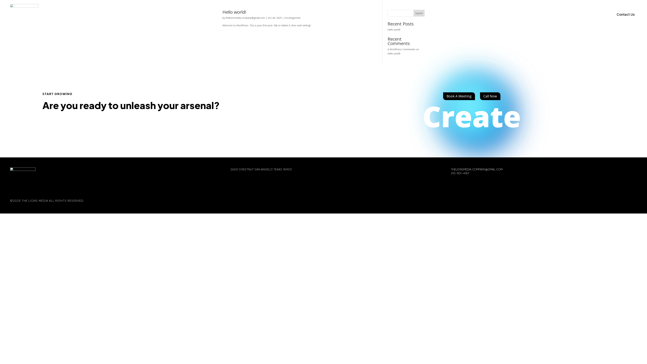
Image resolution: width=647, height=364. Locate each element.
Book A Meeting (459, 96)
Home (535, 15)
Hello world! (394, 53)
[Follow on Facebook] (604, 200)
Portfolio (576, 15)
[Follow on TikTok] (632, 200)
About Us (598, 15)
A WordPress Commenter (401, 49)
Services (555, 15)
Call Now (490, 96)
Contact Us (626, 15)
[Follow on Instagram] (611, 200)
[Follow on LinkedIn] (625, 200)
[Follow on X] (618, 200)
